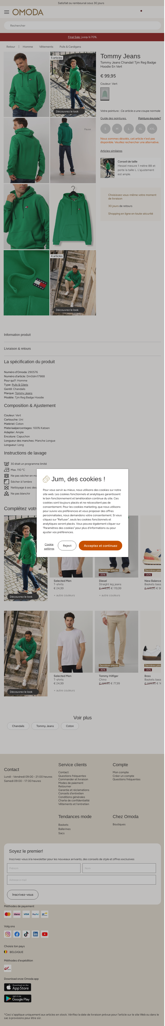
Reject (65, 545)
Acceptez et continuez (99, 546)
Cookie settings (47, 546)
